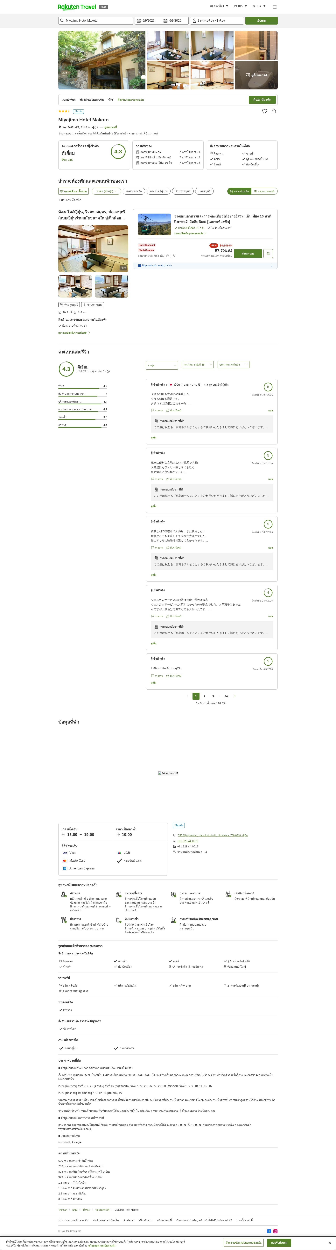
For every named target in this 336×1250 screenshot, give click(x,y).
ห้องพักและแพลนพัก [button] (92, 99)
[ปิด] (330, 1243)
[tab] (239, 191)
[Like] (264, 111)
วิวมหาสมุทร (182, 191)
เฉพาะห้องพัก (134, 191)
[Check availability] (268, 253)
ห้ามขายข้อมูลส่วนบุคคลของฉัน (244, 1242)
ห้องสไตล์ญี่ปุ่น (158, 191)
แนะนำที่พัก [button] (68, 99)
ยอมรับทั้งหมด (279, 1242)
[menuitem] (219, 6)
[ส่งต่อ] (274, 111)
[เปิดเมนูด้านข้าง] (274, 7)
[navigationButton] (187, 696)
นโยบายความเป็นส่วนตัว (101, 1245)
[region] (168, 1243)
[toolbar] (162, 21)
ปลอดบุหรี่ (204, 191)
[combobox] (95, 21)
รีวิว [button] (110, 99)
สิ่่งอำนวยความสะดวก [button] (131, 99)
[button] (77, 7)
